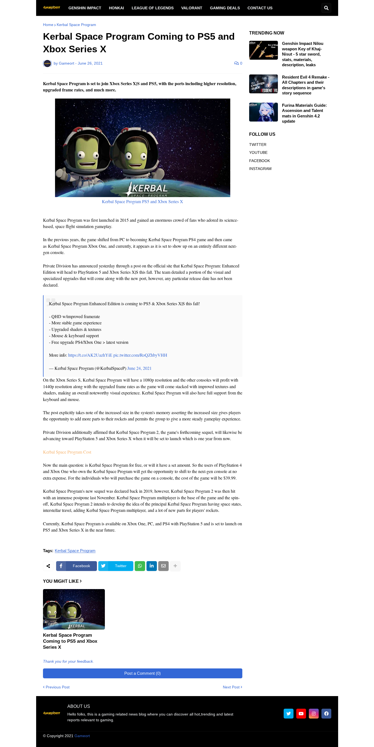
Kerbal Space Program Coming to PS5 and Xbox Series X (70, 641)
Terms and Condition (203, 741)
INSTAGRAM (260, 168)
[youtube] (301, 714)
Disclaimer (237, 741)
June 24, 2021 (139, 368)
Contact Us (300, 741)
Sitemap (324, 741)
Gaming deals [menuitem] (225, 8)
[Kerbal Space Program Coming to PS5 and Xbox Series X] (74, 609)
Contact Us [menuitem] (260, 8)
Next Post (231, 687)
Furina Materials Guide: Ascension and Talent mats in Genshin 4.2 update (304, 113)
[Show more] (175, 566)
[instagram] (314, 714)
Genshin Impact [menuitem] (84, 8)
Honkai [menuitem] (116, 8)
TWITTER (257, 144)
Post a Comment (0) (142, 673)
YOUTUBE (258, 152)
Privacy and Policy (268, 741)
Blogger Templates (192, 736)
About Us (170, 741)
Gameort (82, 736)
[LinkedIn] (151, 566)
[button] (326, 8)
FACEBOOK (259, 160)
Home (48, 25)
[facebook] (326, 714)
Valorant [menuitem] (191, 8)
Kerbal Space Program (76, 25)
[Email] (163, 566)
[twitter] (289, 714)
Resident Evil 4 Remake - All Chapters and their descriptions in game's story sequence (305, 85)
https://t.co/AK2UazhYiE (90, 355)
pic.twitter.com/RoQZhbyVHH (140, 355)
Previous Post (58, 687)
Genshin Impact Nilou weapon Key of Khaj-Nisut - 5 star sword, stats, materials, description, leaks (302, 54)
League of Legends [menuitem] (153, 8)
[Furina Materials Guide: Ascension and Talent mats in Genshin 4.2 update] (263, 112)
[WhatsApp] (140, 566)
